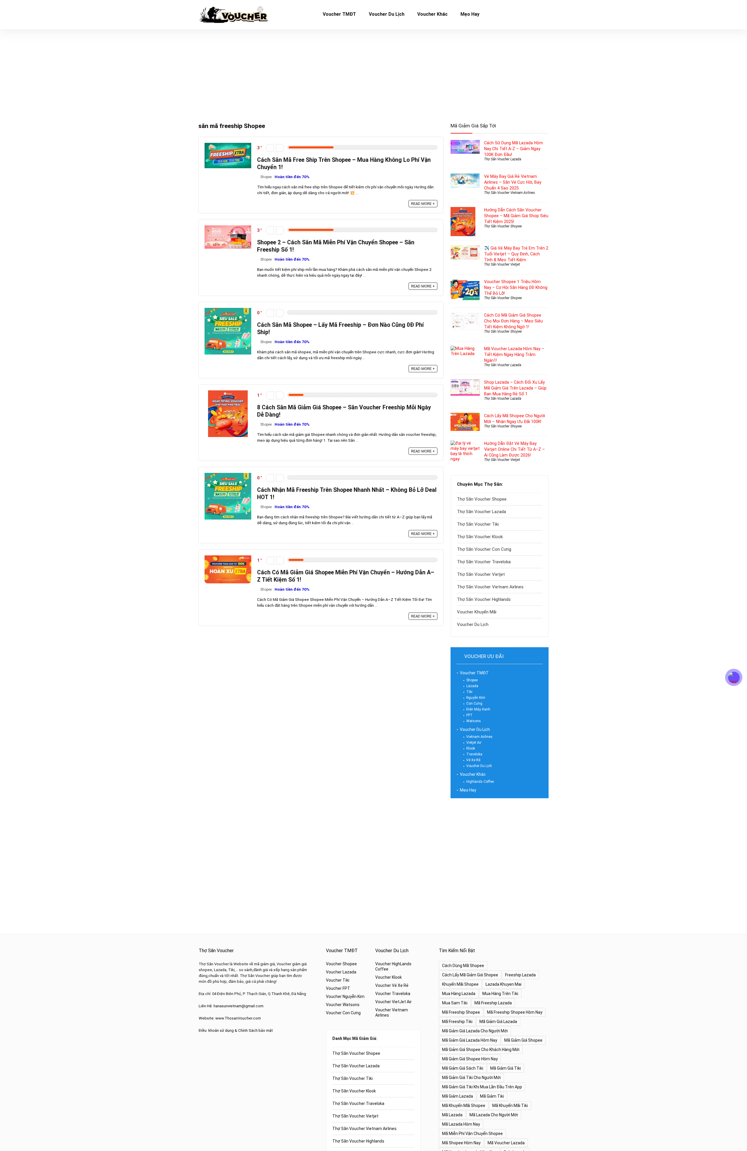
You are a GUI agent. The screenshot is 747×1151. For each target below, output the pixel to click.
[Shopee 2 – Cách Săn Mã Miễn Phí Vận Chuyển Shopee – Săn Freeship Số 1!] (228, 228)
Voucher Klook (388, 977)
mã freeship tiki (457, 1021)
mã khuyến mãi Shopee (463, 1105)
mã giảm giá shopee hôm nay (470, 1059)
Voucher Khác (432, 14)
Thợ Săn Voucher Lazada (502, 159)
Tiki (469, 692)
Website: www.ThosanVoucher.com (230, 1018)
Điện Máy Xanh (478, 709)
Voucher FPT (338, 988)
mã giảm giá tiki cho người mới (471, 1077)
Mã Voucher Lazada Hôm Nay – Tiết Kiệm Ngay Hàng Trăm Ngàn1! (514, 354)
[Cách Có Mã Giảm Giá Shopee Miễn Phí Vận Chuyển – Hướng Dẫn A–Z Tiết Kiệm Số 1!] (228, 558)
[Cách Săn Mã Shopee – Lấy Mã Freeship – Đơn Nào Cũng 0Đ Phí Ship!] (228, 310)
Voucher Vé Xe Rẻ (392, 985)
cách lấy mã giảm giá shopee (470, 975)
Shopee (266, 177)
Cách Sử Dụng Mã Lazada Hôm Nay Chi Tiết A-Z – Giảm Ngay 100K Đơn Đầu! (513, 149)
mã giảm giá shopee (523, 1040)
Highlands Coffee (480, 782)
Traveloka (474, 754)
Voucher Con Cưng (343, 1012)
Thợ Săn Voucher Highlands (484, 599)
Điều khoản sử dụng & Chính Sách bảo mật (236, 1030)
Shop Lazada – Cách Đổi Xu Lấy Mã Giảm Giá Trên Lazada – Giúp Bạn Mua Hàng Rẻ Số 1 (515, 388)
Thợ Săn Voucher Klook (480, 536)
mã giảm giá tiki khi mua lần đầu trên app (482, 1087)
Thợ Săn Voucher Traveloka (484, 561)
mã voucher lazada (506, 1143)
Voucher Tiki (337, 980)
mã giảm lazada (457, 1096)
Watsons (473, 721)
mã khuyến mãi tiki (510, 1105)
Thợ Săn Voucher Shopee (503, 226)
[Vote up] (280, 148)
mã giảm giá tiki (505, 1068)
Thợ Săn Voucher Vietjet (502, 264)
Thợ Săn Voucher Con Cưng (484, 549)
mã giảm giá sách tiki (462, 1068)
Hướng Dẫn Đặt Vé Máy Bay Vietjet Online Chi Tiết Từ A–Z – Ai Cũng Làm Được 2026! (514, 449)
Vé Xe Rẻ (473, 760)
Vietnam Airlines (479, 737)
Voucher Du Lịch (386, 14)
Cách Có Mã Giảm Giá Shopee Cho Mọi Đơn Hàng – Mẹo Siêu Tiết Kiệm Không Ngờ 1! (513, 321)
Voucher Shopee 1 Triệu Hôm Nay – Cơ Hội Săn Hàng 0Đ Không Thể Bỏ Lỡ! (515, 287)
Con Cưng (474, 703)
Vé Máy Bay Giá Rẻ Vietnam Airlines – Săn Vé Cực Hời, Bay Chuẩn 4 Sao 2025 (512, 182)
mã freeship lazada (493, 1003)
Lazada (472, 686)
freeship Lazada (520, 975)
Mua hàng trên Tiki (500, 993)
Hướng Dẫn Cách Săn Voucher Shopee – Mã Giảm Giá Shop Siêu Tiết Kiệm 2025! (516, 216)
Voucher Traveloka (392, 993)
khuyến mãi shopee (460, 984)
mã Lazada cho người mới (494, 1115)
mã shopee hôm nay (461, 1143)
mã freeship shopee (461, 1012)
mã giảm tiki (492, 1096)
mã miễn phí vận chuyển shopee (472, 1133)
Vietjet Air (473, 743)
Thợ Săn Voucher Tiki (478, 524)
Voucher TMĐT (339, 14)
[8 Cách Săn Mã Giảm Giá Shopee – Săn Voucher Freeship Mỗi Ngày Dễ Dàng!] (228, 393)
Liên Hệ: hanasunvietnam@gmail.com (231, 1006)
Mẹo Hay (469, 14)
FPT (469, 715)
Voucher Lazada (341, 972)
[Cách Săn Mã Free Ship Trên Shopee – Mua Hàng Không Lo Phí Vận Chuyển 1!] (228, 145)
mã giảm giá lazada (498, 1021)
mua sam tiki (454, 1003)
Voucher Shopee (341, 963)
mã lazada (452, 1115)
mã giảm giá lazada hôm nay (469, 1040)
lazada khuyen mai (503, 984)
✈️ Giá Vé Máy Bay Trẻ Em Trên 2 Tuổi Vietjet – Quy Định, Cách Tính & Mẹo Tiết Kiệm (516, 254)
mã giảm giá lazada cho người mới (475, 1031)
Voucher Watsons (342, 1004)
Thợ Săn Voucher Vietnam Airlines (509, 193)
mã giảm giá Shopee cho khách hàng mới (480, 1049)
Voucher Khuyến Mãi (476, 612)
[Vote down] (270, 148)
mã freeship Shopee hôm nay (514, 1012)
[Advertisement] (373, 73)
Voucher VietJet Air (393, 1001)
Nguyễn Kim (475, 698)
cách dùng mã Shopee (463, 965)
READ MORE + (423, 203)
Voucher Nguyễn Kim (345, 996)
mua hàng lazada (458, 993)
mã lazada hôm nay (461, 1124)
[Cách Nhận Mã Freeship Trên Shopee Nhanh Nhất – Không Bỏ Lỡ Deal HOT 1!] (228, 475)
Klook (470, 748)
